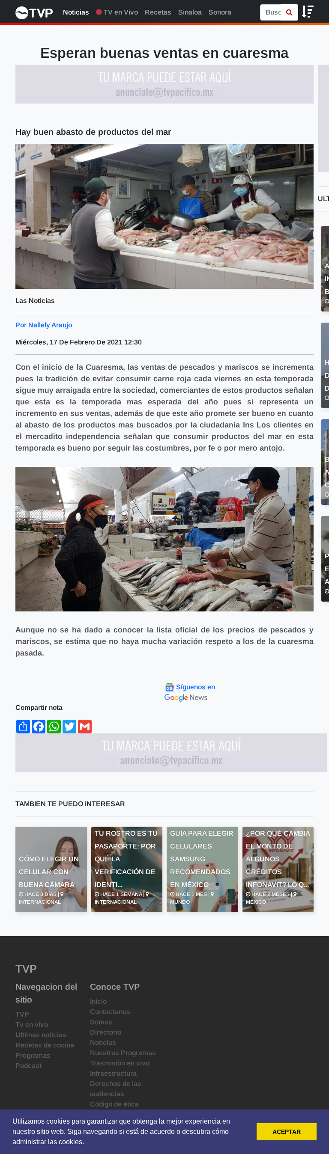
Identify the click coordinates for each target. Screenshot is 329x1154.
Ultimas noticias (40, 1034)
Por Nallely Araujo (43, 325)
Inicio (98, 1001)
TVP (22, 1014)
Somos (101, 1022)
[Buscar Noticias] (289, 12)
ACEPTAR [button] (286, 1131)
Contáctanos (110, 1011)
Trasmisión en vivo (120, 1063)
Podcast (28, 1065)
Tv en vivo (31, 1024)
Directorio (105, 1032)
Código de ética (114, 1104)
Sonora (220, 12)
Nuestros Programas (123, 1052)
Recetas (158, 12)
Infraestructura (113, 1073)
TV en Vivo (120, 12)
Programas (33, 1055)
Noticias (76, 12)
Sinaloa (190, 12)
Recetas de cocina (44, 1045)
